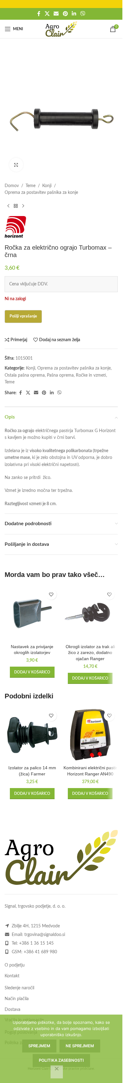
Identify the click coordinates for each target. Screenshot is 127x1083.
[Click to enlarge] (16, 165)
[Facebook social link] (39, 13)
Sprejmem (39, 1045)
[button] (32, 672)
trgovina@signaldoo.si (44, 935)
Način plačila (17, 999)
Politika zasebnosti (61, 1060)
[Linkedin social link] (74, 13)
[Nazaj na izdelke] (15, 206)
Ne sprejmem (80, 1045)
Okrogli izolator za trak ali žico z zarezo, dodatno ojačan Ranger (90, 652)
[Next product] (23, 206)
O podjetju (15, 965)
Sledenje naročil (19, 988)
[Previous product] (8, 206)
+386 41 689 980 (40, 952)
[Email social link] (56, 13)
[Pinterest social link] (65, 13)
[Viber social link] (82, 13)
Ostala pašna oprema (25, 375)
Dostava (12, 1009)
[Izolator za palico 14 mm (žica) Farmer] (32, 734)
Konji (46, 186)
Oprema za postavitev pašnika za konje (41, 192)
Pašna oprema (60, 375)
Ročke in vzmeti (91, 375)
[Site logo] (61, 29)
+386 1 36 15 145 (36, 943)
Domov (12, 186)
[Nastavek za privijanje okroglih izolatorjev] (32, 613)
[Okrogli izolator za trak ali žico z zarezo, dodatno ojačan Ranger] (90, 613)
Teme (30, 186)
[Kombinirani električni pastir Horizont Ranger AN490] (90, 734)
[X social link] (47, 13)
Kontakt (12, 976)
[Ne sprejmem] (57, 1071)
